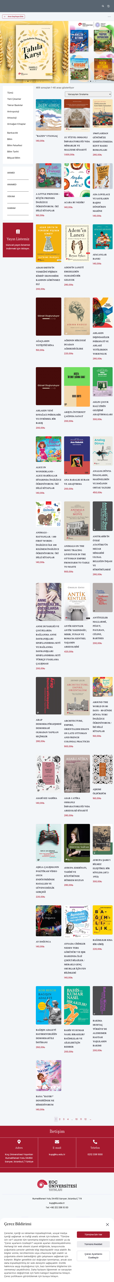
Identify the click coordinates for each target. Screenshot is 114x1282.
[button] (3, 52)
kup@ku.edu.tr (57, 1154)
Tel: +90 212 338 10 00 (57, 1207)
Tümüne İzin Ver (93, 1234)
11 (81, 1119)
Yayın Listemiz (18, 239)
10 (76, 1119)
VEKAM (11, 196)
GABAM (11, 208)
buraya (46, 1276)
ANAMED (11, 184)
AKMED (11, 172)
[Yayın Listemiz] (18, 232)
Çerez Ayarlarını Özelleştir (93, 1255)
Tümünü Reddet (93, 1244)
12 (85, 1119)
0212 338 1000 (95, 1154)
